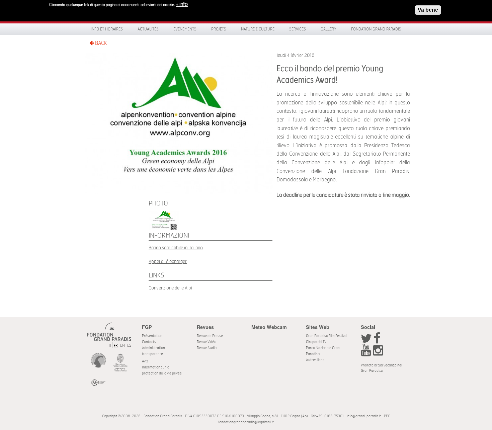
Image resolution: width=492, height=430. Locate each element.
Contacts (149, 342)
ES (129, 345)
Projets (218, 29)
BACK (100, 43)
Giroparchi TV (316, 342)
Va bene (428, 10)
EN (122, 345)
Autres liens (315, 360)
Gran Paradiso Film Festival (326, 336)
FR (116, 345)
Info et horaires (107, 29)
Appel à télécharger (168, 261)
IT (110, 345)
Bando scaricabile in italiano (176, 247)
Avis (145, 361)
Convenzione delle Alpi (170, 287)
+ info (182, 4)
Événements (184, 29)
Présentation (152, 336)
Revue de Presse (210, 336)
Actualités (148, 29)
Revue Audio (207, 348)
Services (297, 29)
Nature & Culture (257, 29)
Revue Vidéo (206, 342)
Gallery (328, 29)
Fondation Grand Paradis (376, 29)
